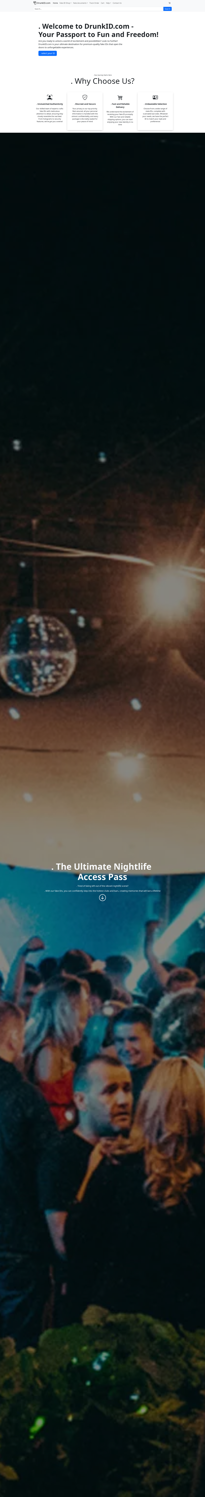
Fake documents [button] (79, 3)
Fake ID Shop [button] (65, 3)
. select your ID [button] (47, 53)
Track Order (94, 3)
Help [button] (108, 3)
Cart (102, 3)
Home (55, 3)
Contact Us (117, 3)
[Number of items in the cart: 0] (169, 3)
